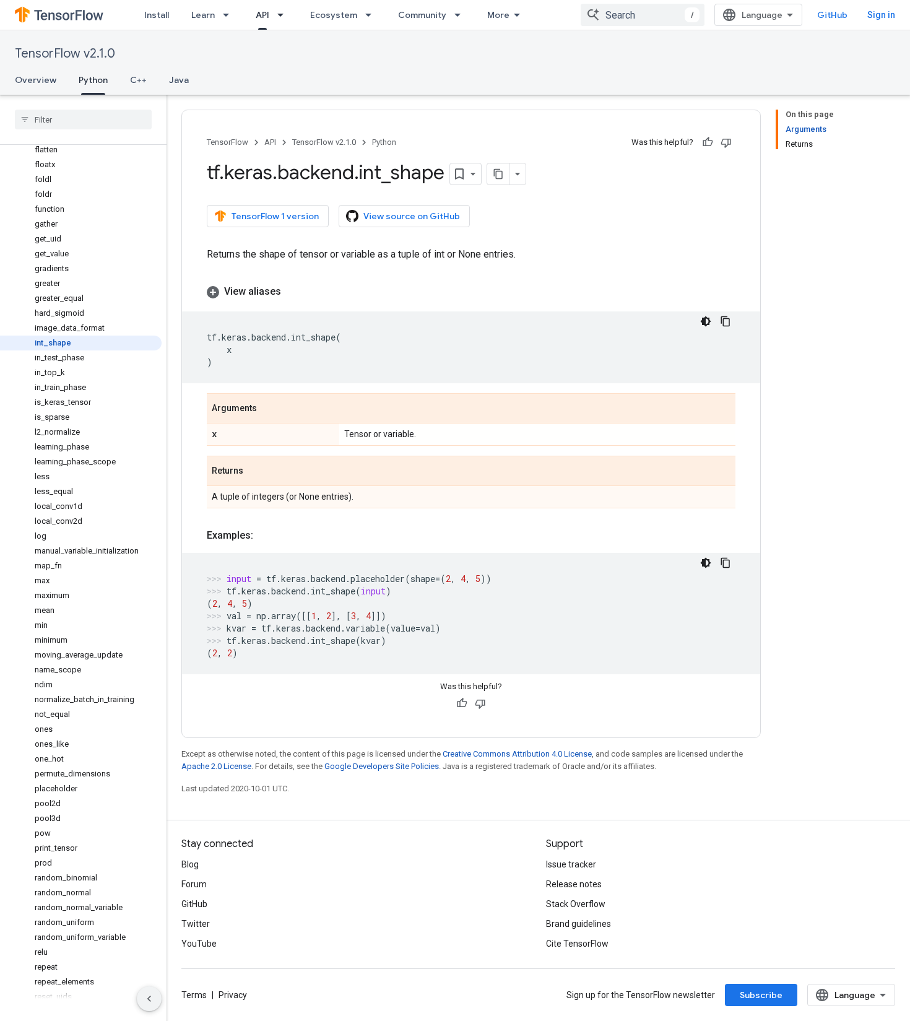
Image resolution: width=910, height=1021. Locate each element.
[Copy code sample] (725, 321)
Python (93, 79)
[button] (471, 291)
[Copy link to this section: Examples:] (265, 535)
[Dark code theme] (706, 321)
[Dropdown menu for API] (284, 15)
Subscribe (761, 995)
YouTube (199, 944)
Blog (190, 864)
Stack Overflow (575, 904)
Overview (35, 79)
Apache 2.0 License (216, 766)
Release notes (574, 884)
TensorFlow (227, 142)
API (262, 14)
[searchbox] (83, 119)
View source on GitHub (411, 216)
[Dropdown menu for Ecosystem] (372, 15)
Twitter (195, 924)
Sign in (881, 15)
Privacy (233, 995)
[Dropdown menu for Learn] (230, 15)
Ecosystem (333, 14)
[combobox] (642, 15)
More (498, 14)
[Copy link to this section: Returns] (255, 471)
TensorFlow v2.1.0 (65, 53)
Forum (194, 884)
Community (422, 14)
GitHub (832, 14)
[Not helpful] (726, 142)
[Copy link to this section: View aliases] (293, 291)
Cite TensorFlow (577, 944)
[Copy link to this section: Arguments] (269, 409)
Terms (194, 995)
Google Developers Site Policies (381, 766)
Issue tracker (571, 864)
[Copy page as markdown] (498, 174)
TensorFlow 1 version (275, 216)
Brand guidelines (578, 924)
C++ (138, 79)
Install (156, 14)
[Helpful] (707, 142)
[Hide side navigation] (149, 998)
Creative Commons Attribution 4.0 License (517, 753)
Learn (203, 14)
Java (179, 79)
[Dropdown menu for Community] (461, 15)
